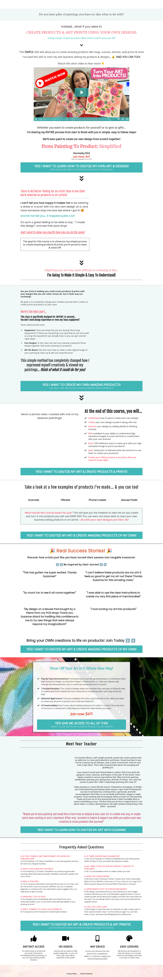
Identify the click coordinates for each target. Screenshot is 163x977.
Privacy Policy (72, 974)
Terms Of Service (86, 974)
